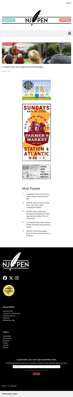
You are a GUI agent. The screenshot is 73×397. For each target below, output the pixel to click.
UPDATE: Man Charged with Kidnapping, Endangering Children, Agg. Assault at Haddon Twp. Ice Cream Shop (38, 215)
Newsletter (8, 20)
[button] (36, 18)
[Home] (17, 264)
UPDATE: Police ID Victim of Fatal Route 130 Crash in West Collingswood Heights (37, 205)
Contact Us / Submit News (12, 313)
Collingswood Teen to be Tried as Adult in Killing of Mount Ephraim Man (37, 196)
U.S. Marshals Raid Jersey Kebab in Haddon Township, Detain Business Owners (38, 225)
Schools (5, 345)
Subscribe (65, 20)
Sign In (68, 3)
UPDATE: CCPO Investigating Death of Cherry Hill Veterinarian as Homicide (38, 233)
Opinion (5, 347)
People (5, 343)
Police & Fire (7, 338)
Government (7, 336)
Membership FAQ (9, 320)
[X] (11, 279)
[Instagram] (17, 279)
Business (6, 341)
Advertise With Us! (9, 316)
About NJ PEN (8, 311)
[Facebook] (5, 279)
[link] (36, 90)
